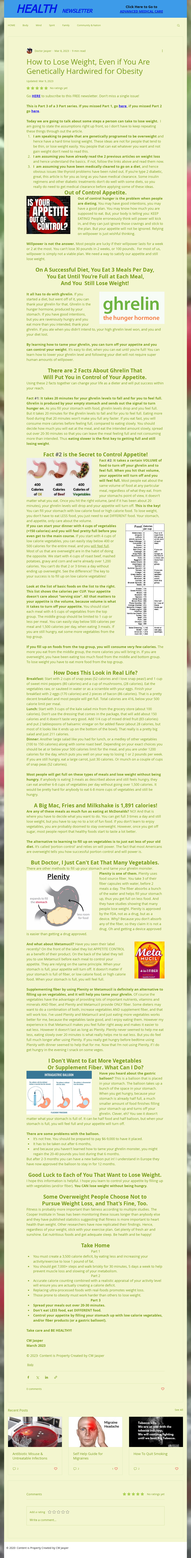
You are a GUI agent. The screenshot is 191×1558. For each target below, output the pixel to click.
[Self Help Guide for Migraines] (96, 1432)
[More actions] (162, 51)
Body (25, 25)
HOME (11, 25)
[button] (178, 25)
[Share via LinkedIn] (46, 1377)
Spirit (52, 25)
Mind (39, 25)
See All (179, 1410)
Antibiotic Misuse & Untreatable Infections (29, 1455)
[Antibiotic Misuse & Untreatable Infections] (35, 1432)
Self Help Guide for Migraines (88, 1455)
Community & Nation (89, 25)
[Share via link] (55, 1377)
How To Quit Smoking (150, 1453)
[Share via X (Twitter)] (37, 1377)
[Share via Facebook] (28, 1377)
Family (66, 25)
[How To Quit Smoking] (156, 1432)
